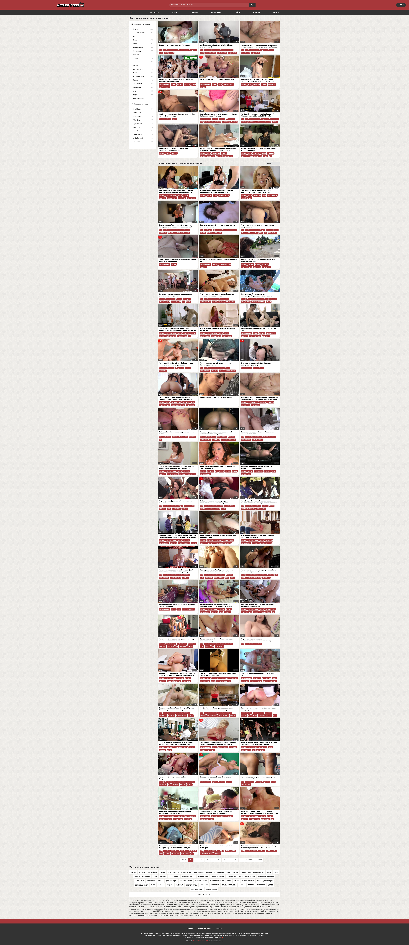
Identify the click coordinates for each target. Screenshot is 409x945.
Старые (264, 84)
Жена (202, 53)
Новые (174, 12)
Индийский (256, 84)
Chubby (161, 302)
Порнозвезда (143, 47)
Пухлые (202, 87)
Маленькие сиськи (217, 881)
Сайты (237, 12)
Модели (256, 12)
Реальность (173, 872)
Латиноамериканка (266, 876)
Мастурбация (211, 889)
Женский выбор (201, 881)
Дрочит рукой (227, 336)
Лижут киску (232, 872)
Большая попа (143, 69)
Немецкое (267, 471)
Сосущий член (152, 872)
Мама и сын (143, 87)
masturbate (139, 881)
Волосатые (273, 299)
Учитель (258, 644)
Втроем (243, 233)
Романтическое (248, 881)
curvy (269, 872)
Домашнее (217, 230)
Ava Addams (143, 142)
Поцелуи (170, 885)
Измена (133, 872)
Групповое (166, 87)
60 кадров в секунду (188, 876)
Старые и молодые (225, 264)
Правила (219, 928)
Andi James (143, 116)
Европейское (232, 876)
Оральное (161, 885)
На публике (261, 885)
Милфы (143, 29)
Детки (270, 885)
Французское (192, 198)
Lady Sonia (143, 127)
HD (143, 36)
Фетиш (163, 876)
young (229, 881)
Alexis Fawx (143, 131)
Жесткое (143, 55)
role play (242, 885)
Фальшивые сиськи (247, 876)
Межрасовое (229, 50)
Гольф (230, 816)
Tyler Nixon (143, 120)
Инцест (143, 95)
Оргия (194, 84)
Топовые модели (141, 104)
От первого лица (205, 119)
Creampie (167, 53)
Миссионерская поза (247, 122)
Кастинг (202, 540)
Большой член (143, 84)
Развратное (215, 885)
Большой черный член (207, 156)
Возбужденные (143, 98)
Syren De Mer (143, 134)
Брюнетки (143, 62)
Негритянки (216, 440)
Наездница (203, 876)
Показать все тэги (204, 895)
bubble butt (204, 885)
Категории (154, 12)
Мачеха (143, 80)
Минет (143, 40)
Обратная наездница (142, 876)
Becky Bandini (143, 138)
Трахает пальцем (229, 885)
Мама (143, 44)
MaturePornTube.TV (200, 941)
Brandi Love (143, 113)
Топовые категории (142, 24)
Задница (179, 885)
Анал (143, 91)
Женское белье (228, 84)
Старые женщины (217, 876)
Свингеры (174, 153)
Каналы (276, 12)
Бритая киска (186, 881)
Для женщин (171, 881)
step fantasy (191, 885)
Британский (199, 872)
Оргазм (142, 872)
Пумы (187, 233)
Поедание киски (258, 872)
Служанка (217, 853)
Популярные (216, 12)
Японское (234, 122)
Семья (155, 876)
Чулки (220, 84)
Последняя (249, 860)
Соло (223, 509)
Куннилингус (174, 876)
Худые (174, 119)
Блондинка (143, 51)
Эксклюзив (219, 872)
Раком (143, 73)
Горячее (143, 65)
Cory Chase (143, 109)
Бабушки (187, 84)
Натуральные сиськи (206, 122)
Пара (167, 153)
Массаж (209, 233)
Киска (153, 885)
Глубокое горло (210, 53)
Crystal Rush (143, 124)
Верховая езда (141, 885)
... (241, 860)
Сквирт (160, 881)
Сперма (143, 58)
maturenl (251, 885)
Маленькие (162, 371)
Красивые (162, 750)
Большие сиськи (143, 33)
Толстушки (187, 299)
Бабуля (209, 872)
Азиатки (222, 119)
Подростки (186, 872)
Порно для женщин (265, 881)
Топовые (194, 12)
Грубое (221, 302)
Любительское (143, 76)
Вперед (259, 860)
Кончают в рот (197, 889)
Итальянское (266, 437)
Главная (190, 928)
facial (162, 872)
